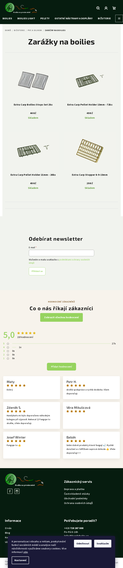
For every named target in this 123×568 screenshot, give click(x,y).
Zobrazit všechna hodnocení (61, 317)
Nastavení (20, 560)
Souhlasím (103, 543)
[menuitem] (7, 18)
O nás (8, 528)
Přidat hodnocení (61, 366)
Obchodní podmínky (76, 498)
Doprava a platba (74, 489)
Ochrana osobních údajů (78, 503)
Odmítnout (82, 543)
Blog (7, 533)
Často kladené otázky (77, 494)
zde (25, 552)
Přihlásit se (37, 271)
